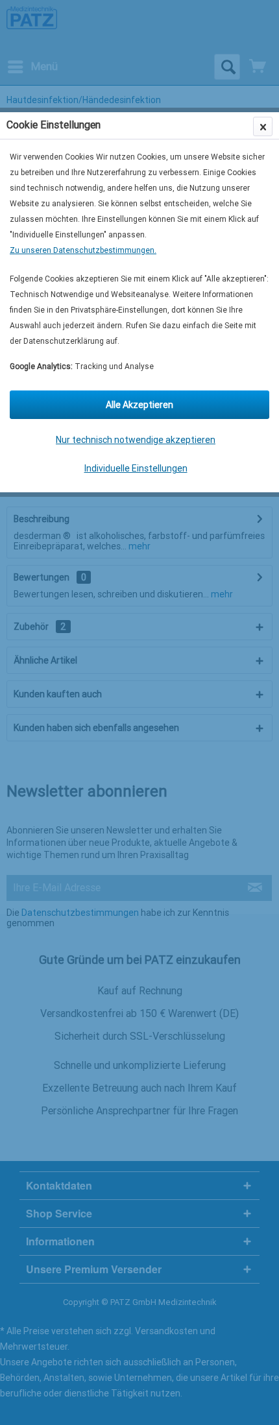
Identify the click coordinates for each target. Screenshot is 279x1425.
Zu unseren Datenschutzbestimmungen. (83, 250)
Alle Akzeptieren (139, 405)
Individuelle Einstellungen (136, 468)
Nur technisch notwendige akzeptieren (135, 440)
